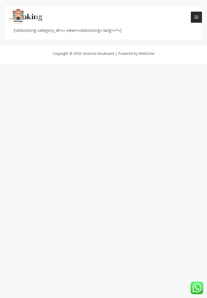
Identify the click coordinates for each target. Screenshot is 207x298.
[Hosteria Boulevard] (18, 17)
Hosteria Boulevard (62, 17)
